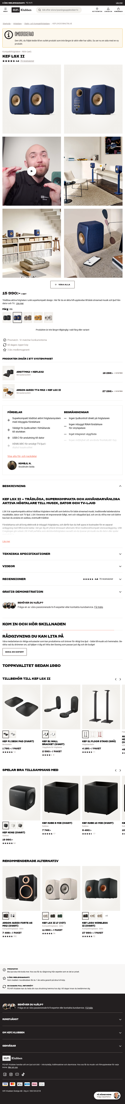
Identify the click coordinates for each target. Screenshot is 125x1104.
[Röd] (99, 727)
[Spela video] (31, 171)
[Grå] (85, 727)
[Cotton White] (48, 317)
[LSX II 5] (31, 243)
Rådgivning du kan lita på (33, 636)
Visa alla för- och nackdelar (22, 456)
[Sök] (39, 10)
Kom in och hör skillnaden (34, 624)
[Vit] (92, 727)
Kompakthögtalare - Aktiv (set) (16, 52)
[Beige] (27, 317)
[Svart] (7, 317)
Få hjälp (98, 607)
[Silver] (13, 727)
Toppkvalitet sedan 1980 (31, 648)
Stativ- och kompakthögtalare (37, 23)
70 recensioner (27, 61)
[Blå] (17, 317)
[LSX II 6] (93, 243)
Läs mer (119, 3)
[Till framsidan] (21, 10)
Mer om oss (13, 1060)
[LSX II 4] (93, 171)
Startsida (7, 23)
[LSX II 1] (31, 99)
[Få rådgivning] (116, 1095)
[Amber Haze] (38, 317)
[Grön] (60, 908)
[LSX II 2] (93, 99)
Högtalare (17, 23)
